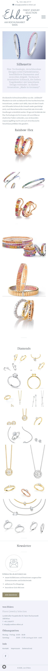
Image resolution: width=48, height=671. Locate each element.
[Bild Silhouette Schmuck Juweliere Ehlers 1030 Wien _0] (25, 154)
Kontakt (5, 648)
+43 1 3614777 (9, 621)
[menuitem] (42, 17)
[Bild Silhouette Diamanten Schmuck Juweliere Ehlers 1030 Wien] (25, 363)
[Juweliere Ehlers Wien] (21, 17)
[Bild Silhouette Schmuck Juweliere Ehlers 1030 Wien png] (25, 280)
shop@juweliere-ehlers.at (25, 5)
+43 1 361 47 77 (25, 2)
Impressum (15, 648)
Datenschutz (27, 648)
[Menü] (42, 17)
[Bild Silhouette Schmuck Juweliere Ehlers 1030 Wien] (25, 181)
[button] (4, 667)
